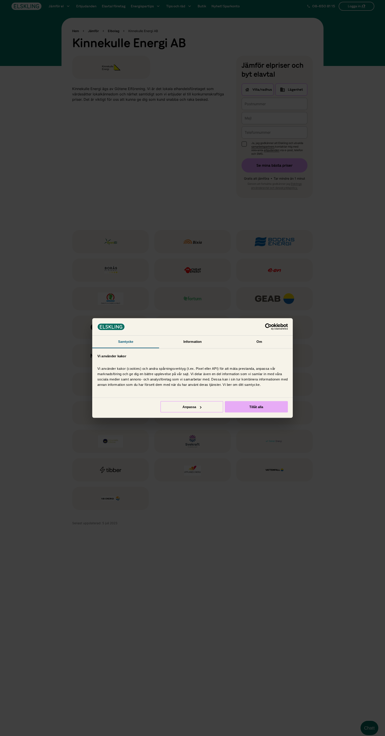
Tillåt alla (256, 407)
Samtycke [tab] (125, 341)
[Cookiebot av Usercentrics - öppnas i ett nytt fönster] (268, 326)
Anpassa (189, 407)
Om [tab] (259, 341)
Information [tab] (192, 341)
